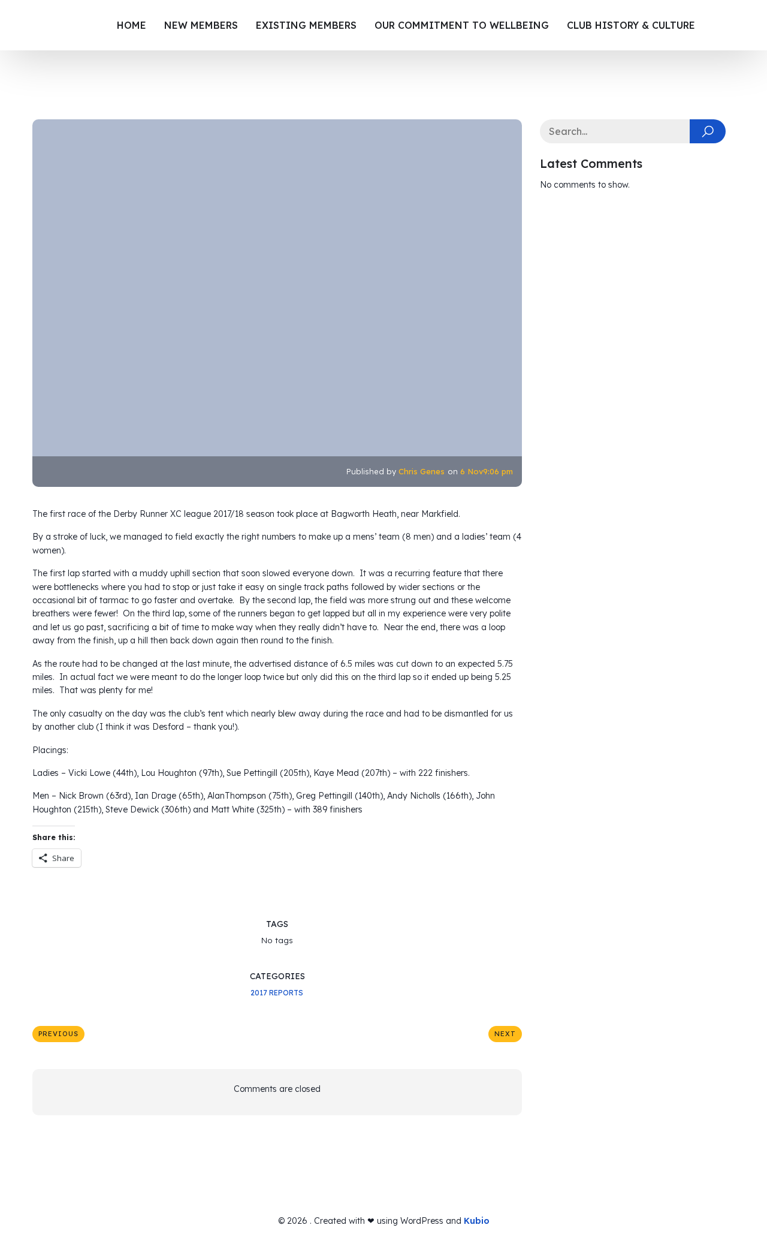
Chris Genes (421, 471)
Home (131, 25)
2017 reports (276, 992)
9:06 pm (498, 471)
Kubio (477, 1220)
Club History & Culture (631, 25)
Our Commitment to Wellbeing (462, 25)
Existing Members (306, 25)
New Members (201, 25)
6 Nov (471, 471)
